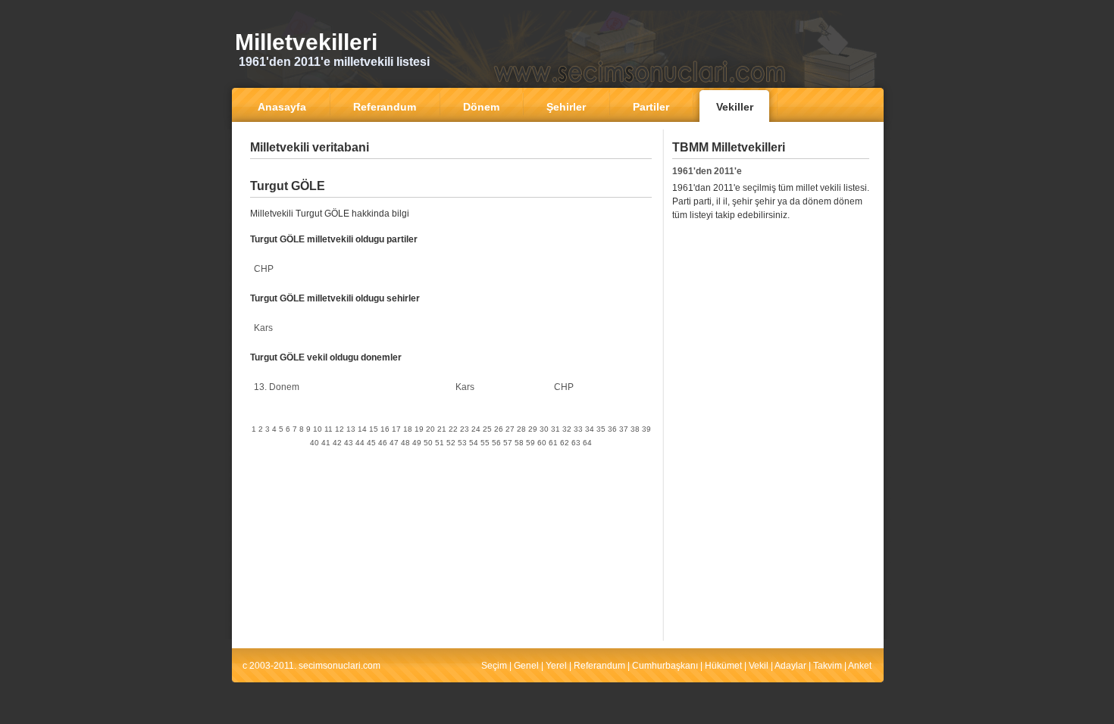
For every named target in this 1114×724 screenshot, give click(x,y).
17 (396, 429)
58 (519, 442)
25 (487, 429)
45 (371, 442)
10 (317, 429)
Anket (859, 665)
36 (612, 429)
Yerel (556, 665)
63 (575, 442)
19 (419, 429)
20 (430, 429)
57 (507, 442)
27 (510, 429)
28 (521, 429)
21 (441, 429)
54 (473, 442)
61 (553, 442)
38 (635, 429)
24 (475, 429)
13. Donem (276, 387)
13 (350, 429)
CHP (264, 269)
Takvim (827, 665)
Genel (526, 665)
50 (428, 442)
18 (407, 429)
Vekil (758, 665)
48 (405, 442)
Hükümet (723, 665)
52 (450, 442)
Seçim (494, 665)
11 (328, 429)
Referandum (599, 665)
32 (566, 429)
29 (532, 429)
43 (348, 442)
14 (362, 429)
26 (498, 429)
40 (314, 442)
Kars (263, 328)
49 (416, 442)
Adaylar (790, 665)
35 (601, 429)
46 (382, 442)
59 (530, 442)
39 (646, 429)
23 (464, 429)
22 (453, 429)
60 (541, 442)
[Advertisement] (451, 170)
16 (385, 429)
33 (578, 429)
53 (462, 442)
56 (496, 442)
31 (555, 429)
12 (339, 429)
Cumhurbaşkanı (665, 665)
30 (544, 429)
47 (394, 442)
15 (373, 429)
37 (623, 429)
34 (589, 429)
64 (587, 442)
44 (360, 442)
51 (439, 442)
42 (337, 442)
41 (325, 442)
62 (564, 442)
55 (485, 442)
